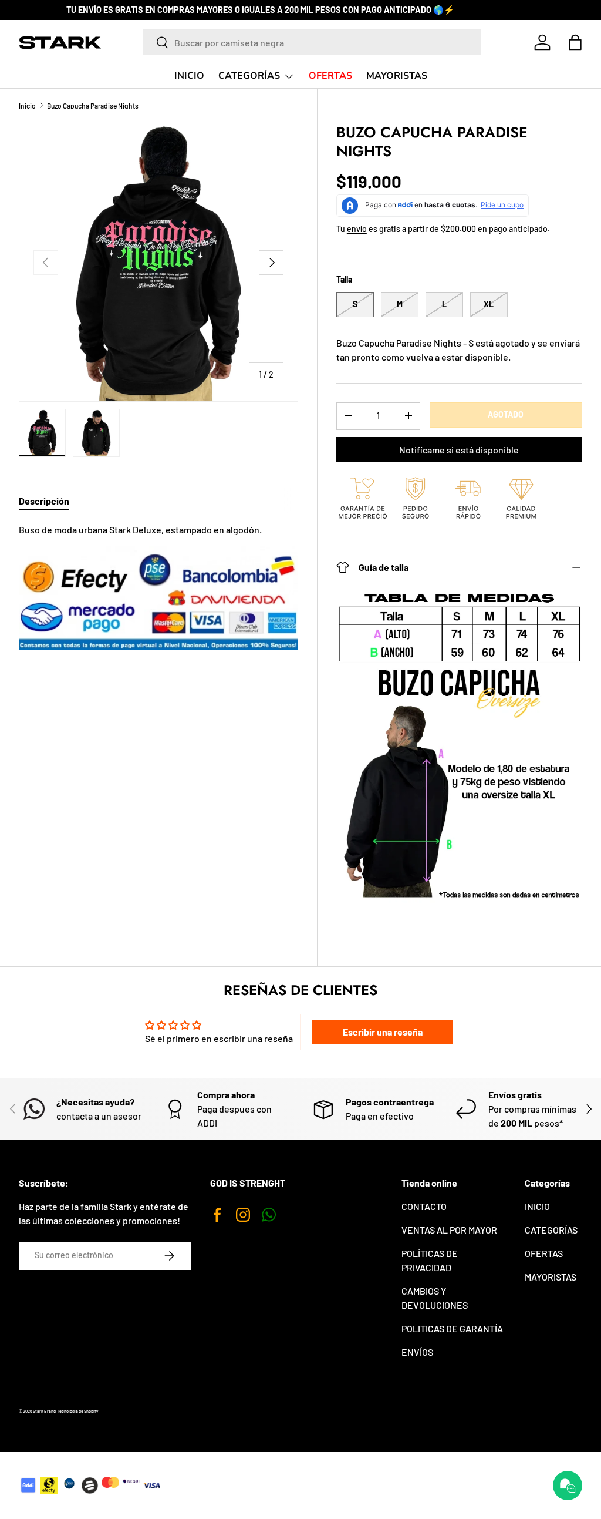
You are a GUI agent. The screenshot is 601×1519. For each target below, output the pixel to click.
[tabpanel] (158, 586)
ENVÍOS (417, 1351)
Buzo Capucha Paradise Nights (93, 105)
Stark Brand (44, 1411)
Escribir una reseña (383, 1031)
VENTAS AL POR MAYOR (449, 1229)
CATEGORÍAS (551, 1229)
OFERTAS (330, 75)
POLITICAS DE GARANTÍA (452, 1328)
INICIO (189, 75)
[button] (575, 42)
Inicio (27, 105)
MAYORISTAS (396, 75)
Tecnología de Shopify (78, 1411)
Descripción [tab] (44, 500)
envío (357, 229)
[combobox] (312, 42)
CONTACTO (424, 1206)
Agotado (506, 414)
